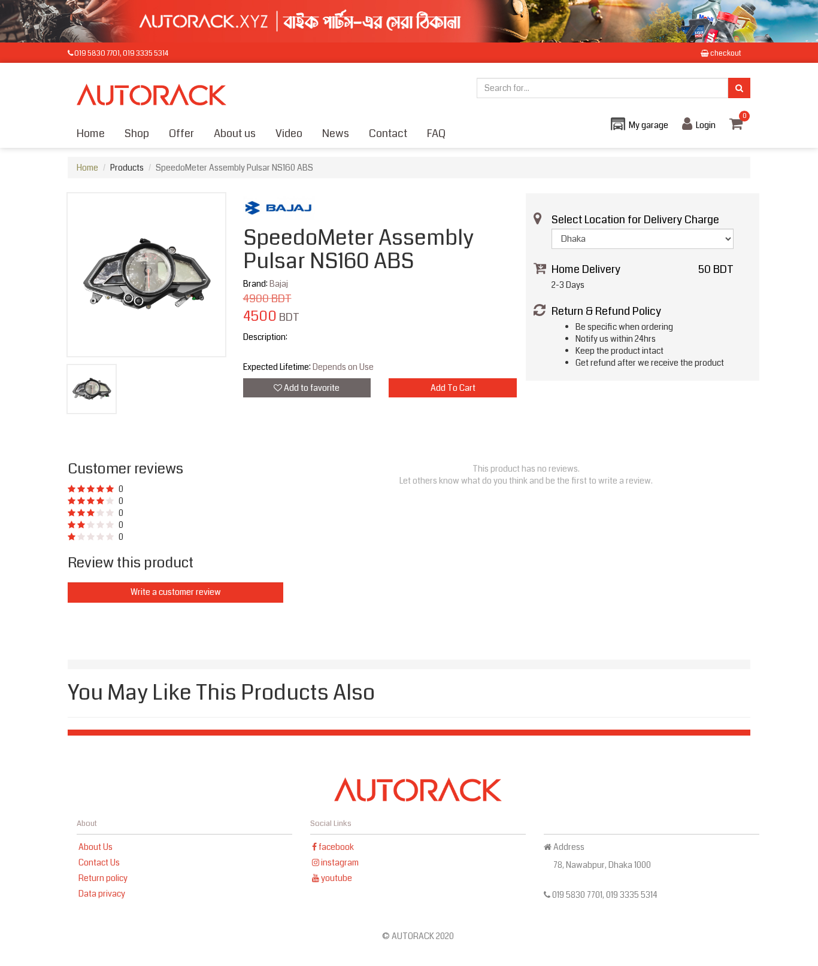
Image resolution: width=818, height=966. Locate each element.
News (335, 133)
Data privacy (101, 894)
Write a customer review (176, 592)
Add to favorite (311, 388)
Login (705, 125)
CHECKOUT (725, 53)
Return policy (103, 878)
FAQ (436, 133)
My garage (648, 125)
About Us (95, 847)
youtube (335, 878)
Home (91, 133)
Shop (137, 133)
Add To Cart (453, 388)
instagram (339, 862)
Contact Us (99, 862)
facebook (335, 847)
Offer (181, 133)
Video (288, 133)
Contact (388, 133)
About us (235, 133)
